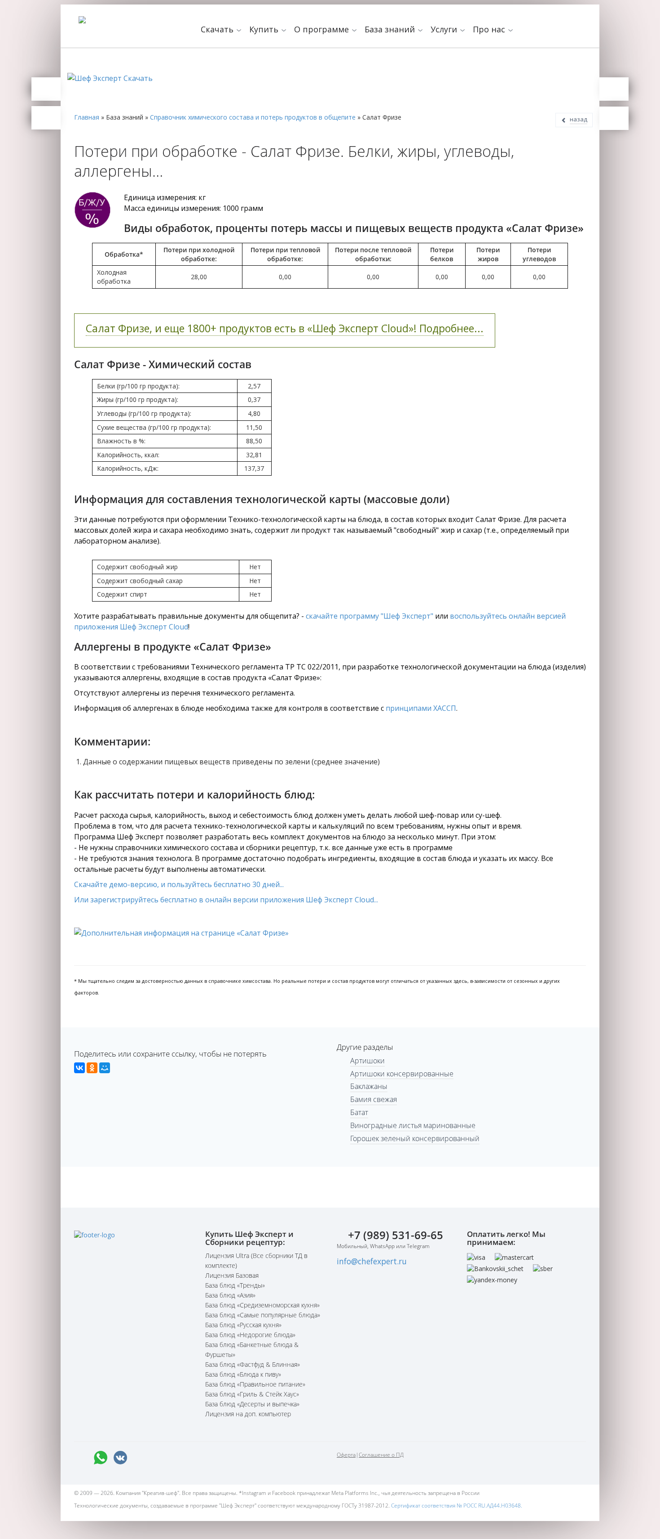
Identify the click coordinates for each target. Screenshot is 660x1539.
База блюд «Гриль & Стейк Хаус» (252, 1394)
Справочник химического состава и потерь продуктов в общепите (253, 117)
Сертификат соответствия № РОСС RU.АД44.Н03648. (456, 1505)
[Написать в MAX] (81, 1457)
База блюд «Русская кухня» (243, 1324)
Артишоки (367, 1061)
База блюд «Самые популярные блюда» (262, 1315)
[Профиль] (614, 118)
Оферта (346, 1455)
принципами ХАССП (421, 708)
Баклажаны (368, 1086)
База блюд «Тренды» (235, 1285)
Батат (359, 1112)
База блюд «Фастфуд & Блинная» (252, 1364)
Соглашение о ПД (381, 1455)
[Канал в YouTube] (179, 1457)
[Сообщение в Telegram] (140, 1457)
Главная (86, 117)
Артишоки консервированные (401, 1074)
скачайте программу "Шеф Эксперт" (369, 616)
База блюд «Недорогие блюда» (250, 1334)
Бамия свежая (373, 1099)
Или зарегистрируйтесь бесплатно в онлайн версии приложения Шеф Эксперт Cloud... (226, 900)
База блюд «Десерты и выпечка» (252, 1404)
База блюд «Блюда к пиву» (243, 1374)
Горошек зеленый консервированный (415, 1138)
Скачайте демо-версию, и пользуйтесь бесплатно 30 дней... (179, 884)
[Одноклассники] (92, 1067)
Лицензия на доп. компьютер (248, 1414)
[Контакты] (46, 117)
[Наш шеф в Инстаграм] (160, 1457)
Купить (265, 29)
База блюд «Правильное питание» (255, 1384)
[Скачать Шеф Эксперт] (46, 89)
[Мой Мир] (104, 1067)
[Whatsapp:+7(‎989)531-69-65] (100, 1457)
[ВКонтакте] (79, 1067)
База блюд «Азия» (230, 1295)
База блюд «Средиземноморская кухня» (262, 1305)
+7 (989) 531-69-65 (395, 1234)
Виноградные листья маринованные (412, 1125)
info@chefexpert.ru (372, 1261)
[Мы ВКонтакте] (120, 1457)
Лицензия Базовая (232, 1275)
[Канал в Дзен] (199, 1457)
